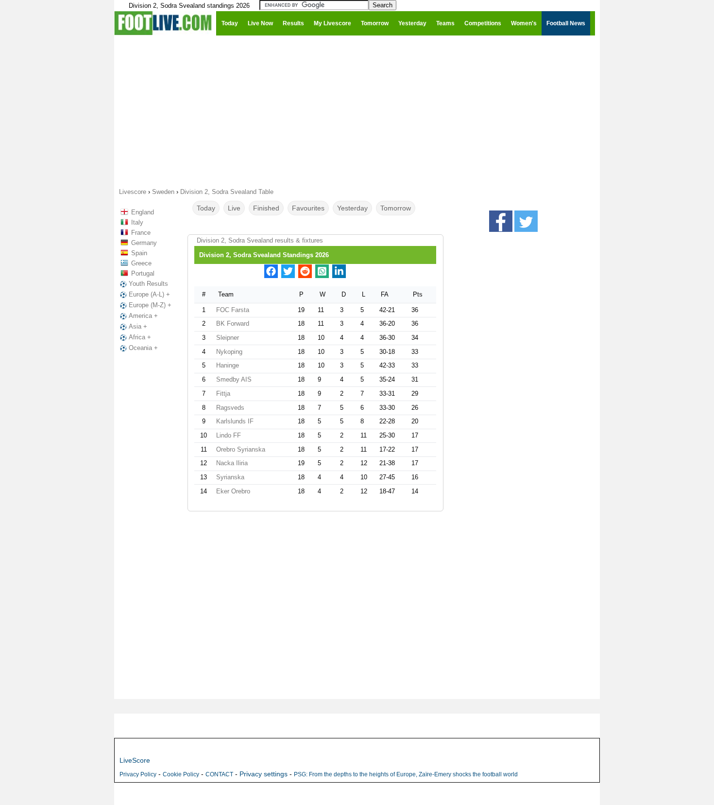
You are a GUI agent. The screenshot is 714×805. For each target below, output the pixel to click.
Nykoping (229, 351)
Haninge (227, 365)
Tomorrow (395, 208)
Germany (144, 242)
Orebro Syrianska (240, 449)
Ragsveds (230, 407)
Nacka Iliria (232, 463)
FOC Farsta (232, 310)
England (142, 212)
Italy (137, 222)
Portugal (142, 273)
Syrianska (230, 477)
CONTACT (219, 774)
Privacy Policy (137, 774)
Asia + (138, 326)
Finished (266, 208)
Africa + (140, 337)
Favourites (308, 208)
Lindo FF (228, 435)
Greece (141, 263)
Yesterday (352, 208)
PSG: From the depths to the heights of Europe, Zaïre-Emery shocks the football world (406, 774)
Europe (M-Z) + (150, 305)
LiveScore (134, 760)
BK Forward (232, 323)
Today (206, 208)
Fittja (223, 393)
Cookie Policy (181, 774)
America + (143, 315)
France (141, 232)
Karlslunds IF (235, 421)
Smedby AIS (234, 379)
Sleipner (227, 337)
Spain (139, 253)
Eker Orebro (233, 491)
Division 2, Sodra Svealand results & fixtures (260, 240)
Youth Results (148, 283)
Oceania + (143, 347)
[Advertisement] (357, 111)
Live (234, 208)
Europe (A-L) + (149, 294)
